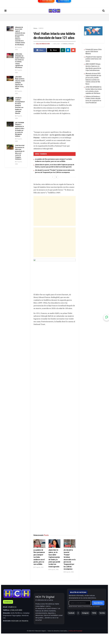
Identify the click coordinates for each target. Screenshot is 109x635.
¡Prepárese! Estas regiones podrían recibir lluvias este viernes (94, 59)
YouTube (102, 613)
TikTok (94, 613)
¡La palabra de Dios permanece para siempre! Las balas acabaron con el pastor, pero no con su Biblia (39, 557)
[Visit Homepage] (54, 11)
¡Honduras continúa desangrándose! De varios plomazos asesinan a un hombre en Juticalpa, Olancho (20, 105)
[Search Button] (103, 11)
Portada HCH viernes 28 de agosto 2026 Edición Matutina (94, 51)
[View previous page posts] (52, 177)
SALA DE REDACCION (43, 43)
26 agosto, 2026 (53, 569)
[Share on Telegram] (68, 50)
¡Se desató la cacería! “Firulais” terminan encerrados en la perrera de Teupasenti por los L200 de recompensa (69, 559)
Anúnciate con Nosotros (19, 621)
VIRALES (71, 43)
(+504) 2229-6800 (16, 610)
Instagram (85, 613)
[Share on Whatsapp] (62, 50)
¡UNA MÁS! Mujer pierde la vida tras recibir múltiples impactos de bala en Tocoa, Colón (20, 82)
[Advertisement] (54, 17)
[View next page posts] (56, 177)
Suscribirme (98, 603)
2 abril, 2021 (56, 43)
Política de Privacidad (75, 631)
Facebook (71, 613)
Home (35, 28)
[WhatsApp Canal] (106, 317)
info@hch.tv (12, 607)
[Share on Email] (73, 50)
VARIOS (41, 28)
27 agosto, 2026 (38, 567)
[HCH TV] (17, 593)
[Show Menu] (5, 11)
